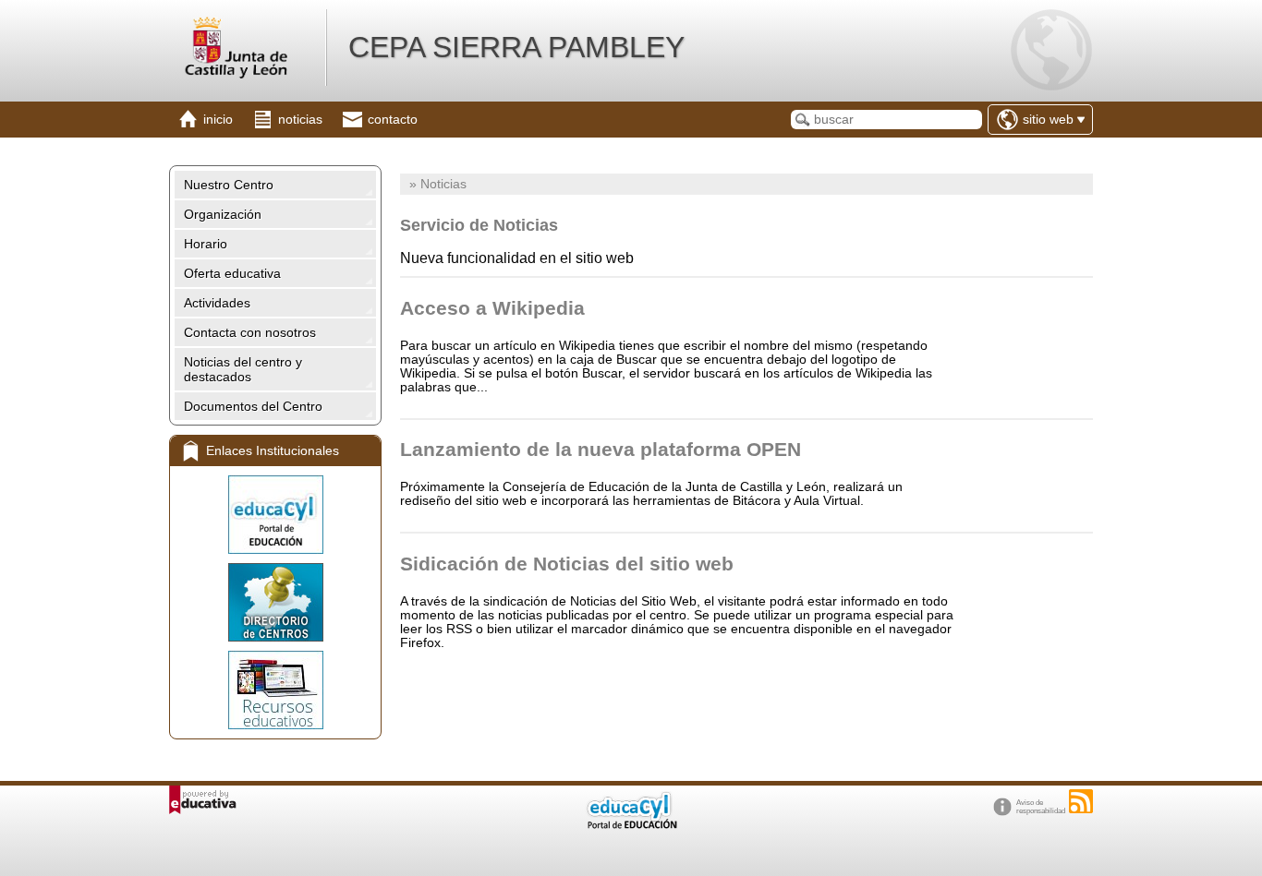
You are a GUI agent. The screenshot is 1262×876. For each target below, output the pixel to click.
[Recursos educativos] (275, 690)
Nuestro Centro (228, 184)
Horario (205, 243)
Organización (222, 214)
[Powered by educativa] (203, 800)
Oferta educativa (232, 273)
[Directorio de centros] (275, 602)
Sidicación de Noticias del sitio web (567, 563)
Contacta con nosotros (250, 332)
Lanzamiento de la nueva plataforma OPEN (600, 449)
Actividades (217, 302)
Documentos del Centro (253, 406)
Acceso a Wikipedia (492, 307)
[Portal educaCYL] (275, 514)
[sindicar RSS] (1081, 801)
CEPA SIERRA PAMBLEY (516, 47)
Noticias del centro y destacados (243, 369)
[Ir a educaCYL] (631, 825)
